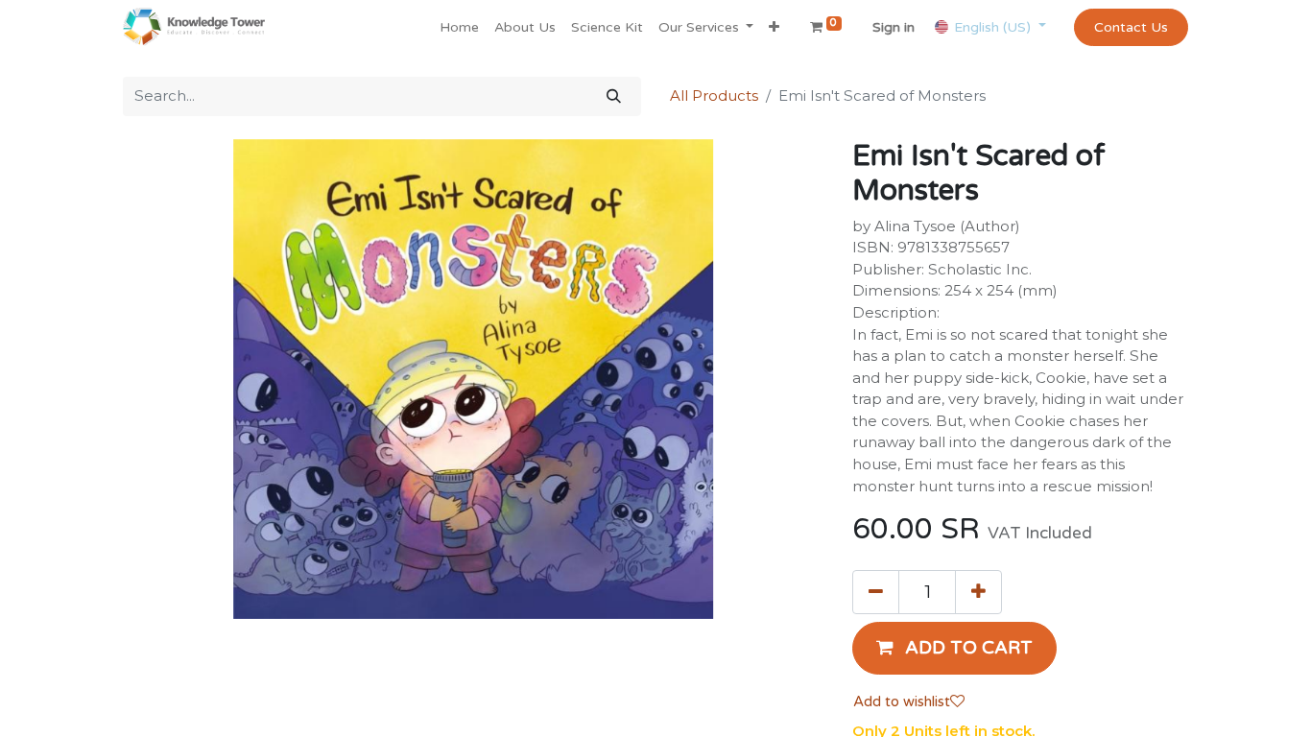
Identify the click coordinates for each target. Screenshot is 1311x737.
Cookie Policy (694, 704)
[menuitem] (459, 27)
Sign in (893, 27)
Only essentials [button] (1067, 707)
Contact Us (1131, 27)
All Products (714, 95)
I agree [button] (1154, 707)
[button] (774, 27)
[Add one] (978, 592)
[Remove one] (875, 592)
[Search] (613, 96)
